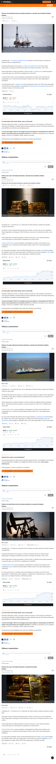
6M (10, 102)
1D (3, 102)
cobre (49, 252)
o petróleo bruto (44, 86)
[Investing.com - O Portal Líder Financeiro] (8, 2)
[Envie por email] (14, 148)
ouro (20, 224)
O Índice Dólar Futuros (8, 243)
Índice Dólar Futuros (8, 409)
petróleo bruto (41, 416)
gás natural (22, 389)
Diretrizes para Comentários (7, 170)
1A (13, 102)
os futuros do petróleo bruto (30, 66)
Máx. (18, 102)
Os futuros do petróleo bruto (19, 60)
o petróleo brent (19, 84)
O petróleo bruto (37, 71)
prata (43, 250)
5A (15, 102)
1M (8, 102)
